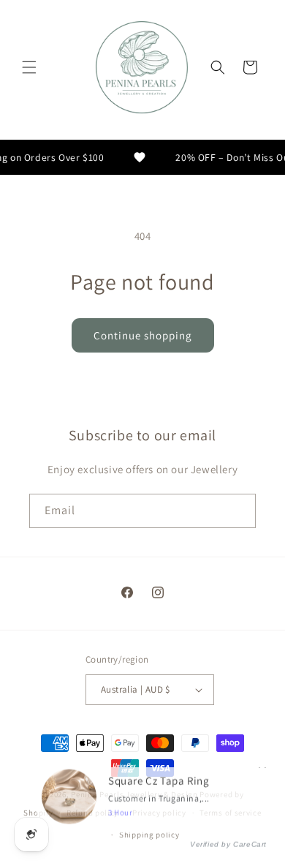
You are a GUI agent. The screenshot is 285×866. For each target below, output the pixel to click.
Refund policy (92, 812)
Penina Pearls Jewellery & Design (134, 794)
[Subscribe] (239, 511)
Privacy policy (159, 812)
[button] (29, 67)
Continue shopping (143, 335)
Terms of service (230, 812)
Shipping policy (149, 834)
